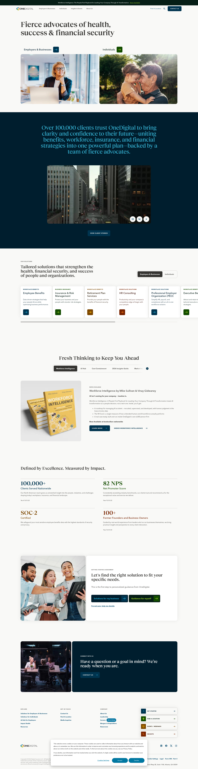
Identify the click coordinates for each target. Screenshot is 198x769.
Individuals (63, 9)
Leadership (104, 717)
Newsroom (104, 727)
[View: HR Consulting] (132, 302)
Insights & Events (76, 9)
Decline (136, 760)
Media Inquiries (65, 720)
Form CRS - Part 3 (171, 759)
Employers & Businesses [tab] (150, 274)
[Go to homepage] (24, 8)
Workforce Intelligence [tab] (65, 369)
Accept (120, 760)
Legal (161, 759)
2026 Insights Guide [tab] (120, 369)
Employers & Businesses (47, 9)
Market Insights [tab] (140, 369)
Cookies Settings (103, 760)
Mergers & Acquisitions (108, 723)
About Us (89, 9)
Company (103, 709)
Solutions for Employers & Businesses (34, 713)
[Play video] (146, 219)
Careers (103, 720)
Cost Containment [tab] (99, 369)
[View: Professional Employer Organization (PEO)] (164, 302)
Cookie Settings (152, 759)
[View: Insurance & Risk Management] (68, 302)
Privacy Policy (127, 749)
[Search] (164, 8)
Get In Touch (65, 709)
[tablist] (99, 368)
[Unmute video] (139, 219)
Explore (24, 709)
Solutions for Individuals (29, 717)
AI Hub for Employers (28, 720)
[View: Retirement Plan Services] (100, 302)
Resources (24, 727)
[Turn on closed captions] (133, 219)
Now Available (135, 3)
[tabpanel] (99, 411)
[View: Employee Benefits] (36, 302)
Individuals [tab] (169, 274)
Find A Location (65, 717)
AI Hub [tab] (83, 369)
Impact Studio (25, 723)
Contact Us (64, 713)
